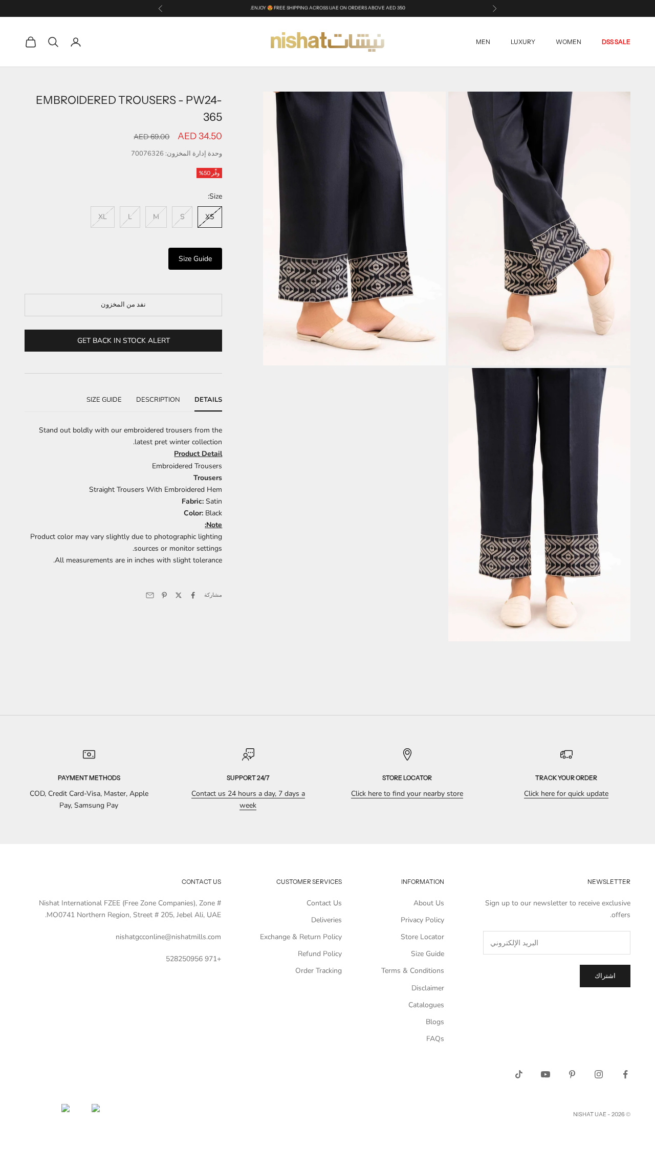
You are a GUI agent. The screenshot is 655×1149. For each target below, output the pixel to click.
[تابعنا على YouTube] (545, 1074)
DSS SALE (616, 42)
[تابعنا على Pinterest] (572, 1074)
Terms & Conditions (412, 970)
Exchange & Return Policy (301, 937)
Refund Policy (320, 954)
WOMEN (568, 42)
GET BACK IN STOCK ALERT (123, 340)
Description (158, 399)
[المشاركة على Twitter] (178, 595)
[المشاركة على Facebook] (193, 595)
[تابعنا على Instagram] (599, 1074)
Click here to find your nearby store (407, 793)
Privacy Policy (422, 920)
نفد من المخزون (123, 304)
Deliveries (326, 920)
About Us (428, 903)
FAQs (435, 1039)
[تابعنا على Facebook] (625, 1074)
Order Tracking (318, 970)
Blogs (435, 1022)
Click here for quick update (566, 793)
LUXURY (523, 42)
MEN (483, 42)
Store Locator (422, 937)
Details (208, 399)
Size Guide (195, 259)
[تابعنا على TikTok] (519, 1074)
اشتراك (605, 976)
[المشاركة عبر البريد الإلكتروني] (150, 595)
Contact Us (324, 903)
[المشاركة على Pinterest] (164, 595)
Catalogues (426, 1005)
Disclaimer (427, 988)
